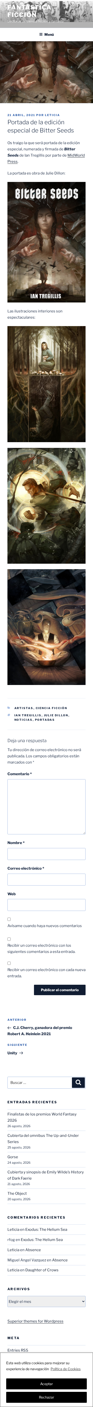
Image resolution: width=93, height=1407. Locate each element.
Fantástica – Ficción (32, 11)
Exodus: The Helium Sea (46, 1229)
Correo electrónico (25, 868)
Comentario (19, 774)
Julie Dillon (56, 715)
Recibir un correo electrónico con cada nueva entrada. (46, 973)
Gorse (12, 1157)
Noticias (23, 720)
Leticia (52, 115)
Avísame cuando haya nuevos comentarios (44, 926)
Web (11, 894)
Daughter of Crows (42, 1270)
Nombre (16, 843)
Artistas (23, 708)
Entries (17, 1350)
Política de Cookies (66, 1369)
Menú (49, 34)
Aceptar (46, 1384)
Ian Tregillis (28, 715)
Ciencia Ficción (51, 708)
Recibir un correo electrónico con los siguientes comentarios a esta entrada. (41, 948)
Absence (33, 1250)
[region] (46, 1380)
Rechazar (46, 1397)
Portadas (45, 720)
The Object (17, 1193)
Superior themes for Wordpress (35, 1321)
